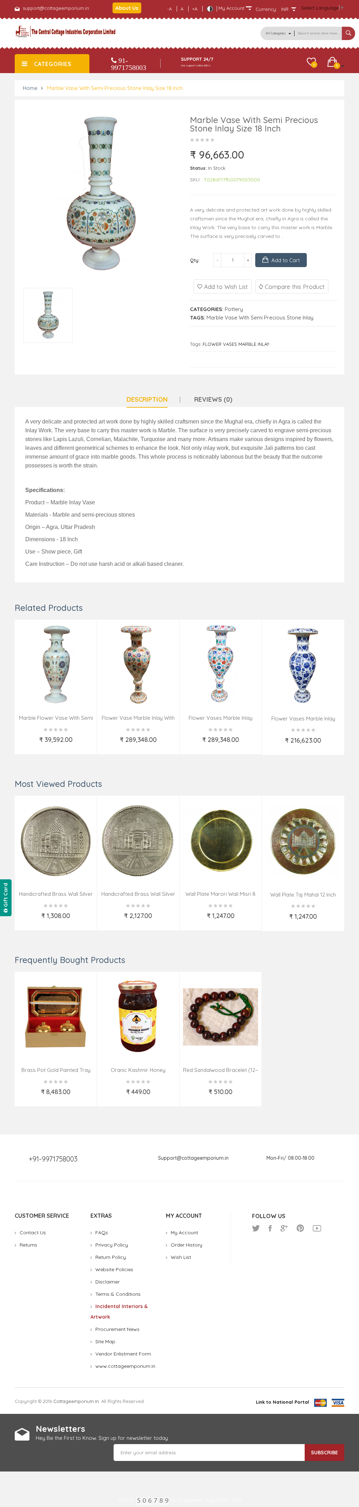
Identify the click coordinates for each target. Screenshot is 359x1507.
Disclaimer (107, 1282)
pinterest (300, 1228)
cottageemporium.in (76, 1401)
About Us (126, 8)
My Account (184, 1232)
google (284, 1228)
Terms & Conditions (118, 1294)
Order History (186, 1245)
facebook (270, 1228)
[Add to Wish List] (25, 744)
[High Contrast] (209, 9)
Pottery (234, 309)
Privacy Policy (111, 1245)
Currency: (266, 9)
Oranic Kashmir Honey (138, 1070)
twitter (256, 1228)
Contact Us (33, 1232)
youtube (317, 1228)
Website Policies (114, 1269)
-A (169, 9)
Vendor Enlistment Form (123, 1354)
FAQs (101, 1232)
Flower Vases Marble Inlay (220, 717)
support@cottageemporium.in (56, 8)
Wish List (181, 1257)
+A (194, 9)
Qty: (194, 260)
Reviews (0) (213, 399)
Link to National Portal (282, 1402)
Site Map (105, 1341)
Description (147, 399)
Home (30, 88)
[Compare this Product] (87, 744)
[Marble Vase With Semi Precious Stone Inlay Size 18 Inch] (48, 315)
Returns (28, 1245)
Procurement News (117, 1329)
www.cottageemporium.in (125, 1366)
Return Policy (110, 1257)
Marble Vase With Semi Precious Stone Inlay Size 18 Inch (115, 88)
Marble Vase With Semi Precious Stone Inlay (259, 317)
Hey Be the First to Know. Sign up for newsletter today (102, 1438)
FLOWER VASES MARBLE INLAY (236, 344)
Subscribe (324, 1452)
